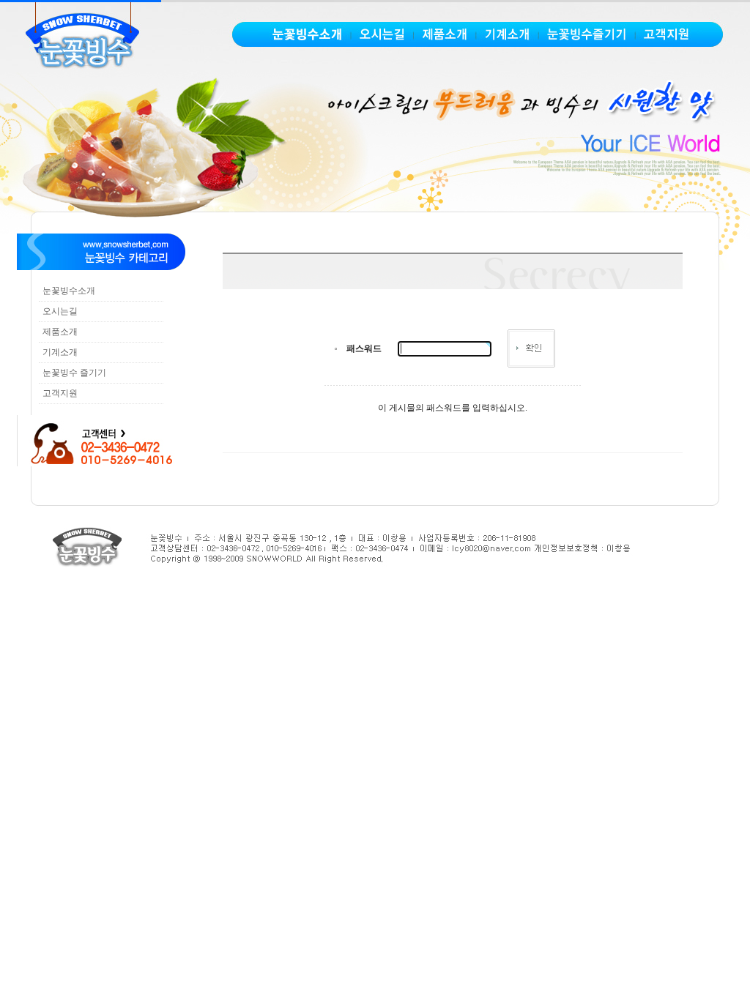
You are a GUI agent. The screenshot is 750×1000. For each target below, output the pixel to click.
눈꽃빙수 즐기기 (74, 372)
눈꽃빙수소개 (68, 291)
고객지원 (60, 393)
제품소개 (60, 332)
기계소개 (60, 352)
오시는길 (60, 311)
